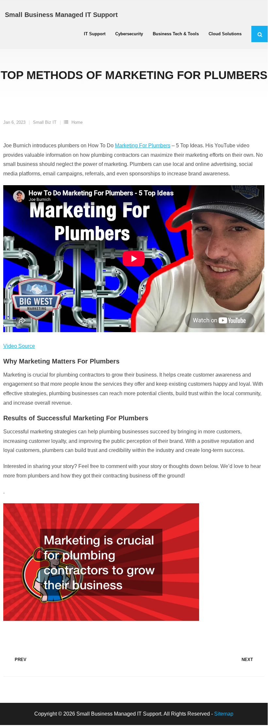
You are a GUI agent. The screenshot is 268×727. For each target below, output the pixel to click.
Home (77, 122)
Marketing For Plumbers (142, 145)
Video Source (19, 346)
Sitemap (223, 714)
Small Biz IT (44, 122)
